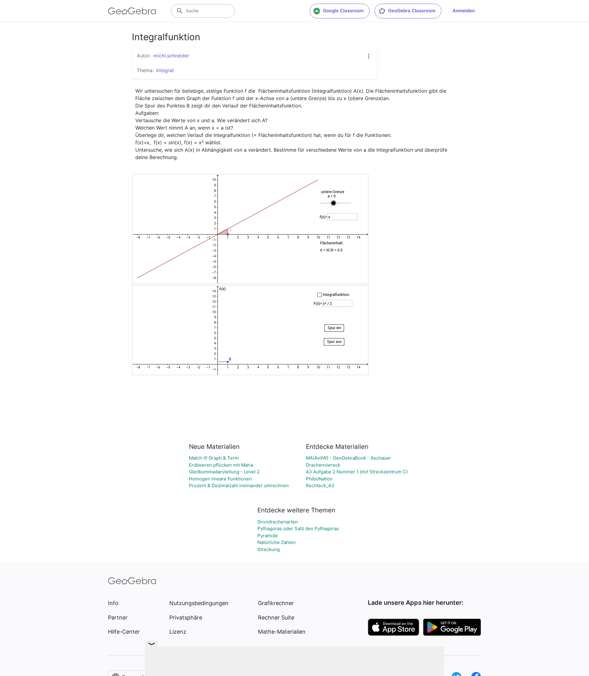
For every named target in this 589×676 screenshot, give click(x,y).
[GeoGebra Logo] (132, 11)
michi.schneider (171, 55)
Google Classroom (343, 11)
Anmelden (463, 11)
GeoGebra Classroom (411, 11)
